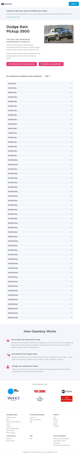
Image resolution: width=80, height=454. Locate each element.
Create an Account (10, 417)
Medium (55, 424)
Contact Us (9, 438)
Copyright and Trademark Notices (61, 445)
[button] (40, 83)
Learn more (32, 417)
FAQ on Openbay (10, 430)
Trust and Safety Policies (59, 440)
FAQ (31, 421)
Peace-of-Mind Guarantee (12, 428)
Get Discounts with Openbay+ (13, 421)
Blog (54, 417)
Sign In (73, 4)
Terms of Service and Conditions (61, 438)
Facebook (55, 419)
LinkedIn (55, 421)
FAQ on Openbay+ (10, 432)
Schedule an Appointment (51, 64)
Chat (31, 438)
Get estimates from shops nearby (21, 64)
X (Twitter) (56, 426)
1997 (47, 76)
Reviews (8, 426)
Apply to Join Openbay (35, 419)
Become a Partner (10, 440)
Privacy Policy (56, 443)
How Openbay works (13, 17)
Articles (8, 424)
